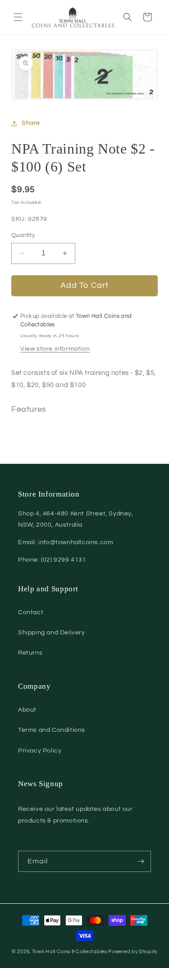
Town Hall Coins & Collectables (69, 951)
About (27, 710)
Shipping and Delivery (51, 632)
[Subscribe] (141, 861)
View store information (55, 349)
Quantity (23, 235)
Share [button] (31, 123)
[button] (18, 17)
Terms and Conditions (51, 730)
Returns (30, 653)
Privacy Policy (39, 751)
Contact (30, 612)
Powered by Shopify (132, 951)
